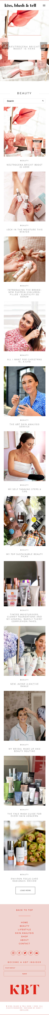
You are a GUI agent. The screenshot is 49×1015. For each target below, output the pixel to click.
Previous (5, 45)
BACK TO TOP (24, 910)
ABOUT (24, 940)
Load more (25, 890)
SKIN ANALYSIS (24, 933)
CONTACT (24, 943)
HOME (24, 922)
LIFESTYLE (24, 929)
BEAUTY (24, 926)
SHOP (24, 936)
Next (43, 45)
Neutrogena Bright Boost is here (24, 48)
